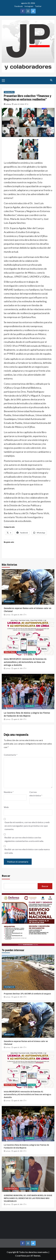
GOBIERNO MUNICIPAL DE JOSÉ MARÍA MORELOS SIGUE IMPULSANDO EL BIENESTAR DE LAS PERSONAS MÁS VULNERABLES (28, 1198)
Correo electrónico (35, 794)
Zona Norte (30, 706)
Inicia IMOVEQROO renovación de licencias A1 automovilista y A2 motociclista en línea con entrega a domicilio (25, 662)
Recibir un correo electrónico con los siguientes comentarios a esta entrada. (24, 839)
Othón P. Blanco (10, 652)
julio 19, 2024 (19, 104)
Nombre (9, 792)
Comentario (10, 754)
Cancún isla (8, 706)
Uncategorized (9, 987)
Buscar (6, 875)
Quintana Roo (9, 92)
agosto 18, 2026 (18, 668)
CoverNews (20, 1255)
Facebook (19, 6)
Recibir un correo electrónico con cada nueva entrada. (27, 851)
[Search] (51, 80)
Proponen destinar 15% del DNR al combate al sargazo (27, 993)
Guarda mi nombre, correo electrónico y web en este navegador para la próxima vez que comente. (27, 825)
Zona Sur (32, 652)
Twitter (38, 6)
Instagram (28, 6)
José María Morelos (11, 1189)
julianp (8, 104)
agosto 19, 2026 (18, 615)
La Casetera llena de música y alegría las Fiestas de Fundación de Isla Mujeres (27, 714)
